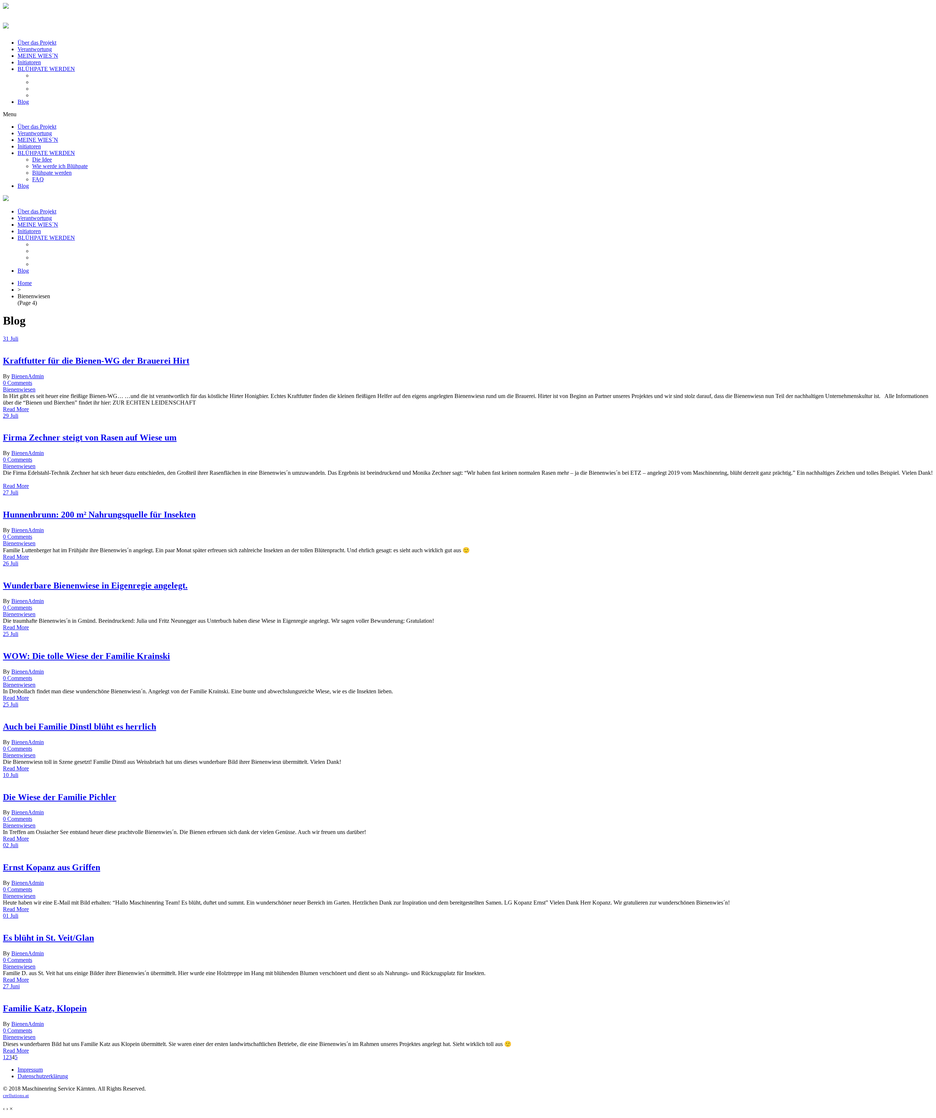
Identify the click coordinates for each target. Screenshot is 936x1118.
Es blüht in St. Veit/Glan (48, 938)
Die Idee (42, 159)
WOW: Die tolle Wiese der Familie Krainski (86, 656)
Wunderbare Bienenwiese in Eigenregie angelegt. (95, 585)
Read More (16, 409)
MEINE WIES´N (38, 56)
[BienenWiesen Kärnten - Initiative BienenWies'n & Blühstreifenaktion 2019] (6, 7)
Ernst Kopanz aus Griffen (51, 867)
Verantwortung (35, 49)
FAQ (38, 179)
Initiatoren (29, 62)
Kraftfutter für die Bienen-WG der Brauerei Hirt (96, 360)
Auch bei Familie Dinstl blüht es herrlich (79, 726)
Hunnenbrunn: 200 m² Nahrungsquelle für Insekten (99, 514)
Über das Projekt (37, 42)
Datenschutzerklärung (43, 1076)
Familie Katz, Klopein (45, 1008)
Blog (23, 102)
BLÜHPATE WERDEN (46, 69)
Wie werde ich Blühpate (60, 166)
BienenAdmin (27, 376)
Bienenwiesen (19, 389)
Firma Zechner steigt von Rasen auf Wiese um (90, 437)
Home (25, 283)
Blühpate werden (52, 173)
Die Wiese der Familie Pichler (59, 797)
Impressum (30, 1069)
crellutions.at (16, 1095)
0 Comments (17, 383)
